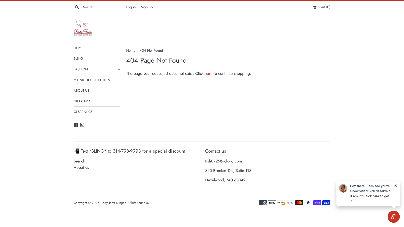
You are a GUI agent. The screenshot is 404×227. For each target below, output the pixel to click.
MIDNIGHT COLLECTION (92, 80)
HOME (78, 48)
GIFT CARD (82, 101)
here (209, 73)
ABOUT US (81, 90)
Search (79, 161)
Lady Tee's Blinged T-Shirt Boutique (125, 203)
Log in (131, 6)
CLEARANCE (83, 111)
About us (81, 167)
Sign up (147, 6)
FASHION (97, 69)
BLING (97, 58)
